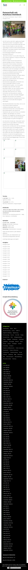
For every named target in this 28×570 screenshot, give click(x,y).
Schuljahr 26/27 (6, 244)
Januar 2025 (6, 401)
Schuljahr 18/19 (6, 261)
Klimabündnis (15, 339)
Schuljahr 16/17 (6, 265)
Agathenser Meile (7, 200)
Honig (4, 339)
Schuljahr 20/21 (6, 257)
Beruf (15, 328)
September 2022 (7, 455)
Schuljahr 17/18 (6, 263)
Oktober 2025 (7, 384)
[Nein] (26, 566)
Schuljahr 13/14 (6, 272)
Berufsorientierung (6, 330)
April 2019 (6, 535)
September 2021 (7, 478)
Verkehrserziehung (14, 352)
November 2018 (7, 546)
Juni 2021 (6, 485)
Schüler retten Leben (20, 348)
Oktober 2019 (7, 525)
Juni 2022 (6, 462)
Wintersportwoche (9, 356)
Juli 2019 (5, 529)
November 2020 (7, 499)
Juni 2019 (6, 531)
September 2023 (7, 432)
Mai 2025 (6, 392)
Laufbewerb (5, 341)
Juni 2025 (6, 390)
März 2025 (6, 396)
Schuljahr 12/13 (6, 274)
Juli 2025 (5, 388)
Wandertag (10, 354)
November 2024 (7, 405)
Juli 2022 (5, 460)
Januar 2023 (6, 447)
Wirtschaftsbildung (18, 356)
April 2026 (6, 371)
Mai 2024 (6, 415)
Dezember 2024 (7, 403)
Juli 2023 (5, 434)
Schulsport (11, 345)
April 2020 (6, 512)
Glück (12, 337)
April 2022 (6, 466)
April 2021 (6, 489)
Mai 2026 (6, 369)
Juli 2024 (5, 411)
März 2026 (6, 373)
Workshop (14, 358)
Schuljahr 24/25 (6, 248)
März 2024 (6, 420)
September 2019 (7, 527)
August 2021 (6, 481)
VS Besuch (5, 354)
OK (8, 567)
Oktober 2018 (7, 548)
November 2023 (7, 428)
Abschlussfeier (6, 328)
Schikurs (9, 343)
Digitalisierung (15, 332)
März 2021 (6, 491)
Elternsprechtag (6, 335)
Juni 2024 (6, 413)
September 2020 (7, 504)
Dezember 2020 (7, 497)
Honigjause (9, 339)
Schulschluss (5, 345)
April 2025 (6, 394)
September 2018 (7, 550)
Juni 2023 (6, 436)
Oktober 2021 (7, 476)
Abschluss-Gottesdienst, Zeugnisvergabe (12, 203)
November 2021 (7, 474)
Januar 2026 (6, 378)
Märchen (17, 341)
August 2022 (6, 457)
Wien (4, 356)
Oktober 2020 (7, 502)
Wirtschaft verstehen (7, 358)
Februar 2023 (7, 445)
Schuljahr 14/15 (6, 269)
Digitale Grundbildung (7, 332)
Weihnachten (20, 354)
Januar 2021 (6, 495)
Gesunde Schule (6, 337)
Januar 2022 (6, 472)
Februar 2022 (7, 470)
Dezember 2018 (7, 544)
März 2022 (6, 468)
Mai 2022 (6, 464)
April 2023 (6, 441)
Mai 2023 (6, 438)
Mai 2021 (6, 487)
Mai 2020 (6, 510)
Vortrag (20, 352)
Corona (13, 330)
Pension (4, 343)
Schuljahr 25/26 (6, 246)
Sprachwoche (5, 350)
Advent (11, 328)
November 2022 (7, 451)
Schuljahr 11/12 (6, 276)
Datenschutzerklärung (15, 567)
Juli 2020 (5, 506)
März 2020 (6, 514)
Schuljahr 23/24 (6, 251)
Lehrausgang (11, 341)
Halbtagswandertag (18, 337)
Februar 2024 (7, 422)
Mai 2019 (6, 533)
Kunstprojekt (21, 339)
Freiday (22, 335)
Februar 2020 (7, 516)
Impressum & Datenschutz (9, 555)
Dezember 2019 (7, 520)
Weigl (15, 354)
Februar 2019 (7, 539)
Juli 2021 (5, 483)
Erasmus (12, 335)
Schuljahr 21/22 (6, 18)
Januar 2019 (6, 541)
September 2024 (7, 409)
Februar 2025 (7, 399)
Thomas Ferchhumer (9, 17)
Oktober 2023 (7, 430)
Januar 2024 (6, 424)
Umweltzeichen (6, 352)
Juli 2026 (5, 365)
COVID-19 (18, 330)
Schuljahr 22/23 (6, 253)
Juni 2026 (6, 367)
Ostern (21, 341)
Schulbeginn (14, 343)
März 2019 (6, 537)
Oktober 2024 (7, 407)
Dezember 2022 (7, 449)
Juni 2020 (6, 508)
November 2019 (7, 523)
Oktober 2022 (7, 453)
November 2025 (7, 382)
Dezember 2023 (7, 426)
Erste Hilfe (17, 335)
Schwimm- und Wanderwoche (8, 348)
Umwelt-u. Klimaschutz (14, 350)
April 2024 (6, 417)
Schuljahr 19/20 (6, 259)
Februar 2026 (7, 375)
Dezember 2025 (7, 380)
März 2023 (6, 443)
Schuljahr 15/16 (6, 267)
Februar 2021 (7, 493)
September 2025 (7, 386)
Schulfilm (20, 343)
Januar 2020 (6, 518)
